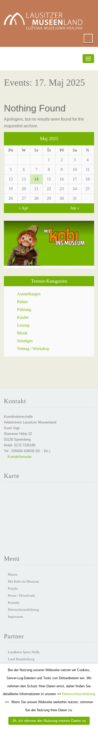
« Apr (23, 208)
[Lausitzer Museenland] (43, 16)
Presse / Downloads (21, 595)
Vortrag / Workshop (33, 348)
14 (36, 179)
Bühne (22, 302)
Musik (22, 333)
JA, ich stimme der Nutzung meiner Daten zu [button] (49, 721)
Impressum (15, 617)
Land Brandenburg (21, 659)
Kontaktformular (19, 457)
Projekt (13, 588)
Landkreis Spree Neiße (24, 652)
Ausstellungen (29, 294)
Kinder (22, 317)
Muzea (13, 574)
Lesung (23, 325)
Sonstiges (25, 341)
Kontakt (13, 602)
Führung (24, 309)
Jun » (74, 208)
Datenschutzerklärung (23, 610)
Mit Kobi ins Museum (23, 581)
